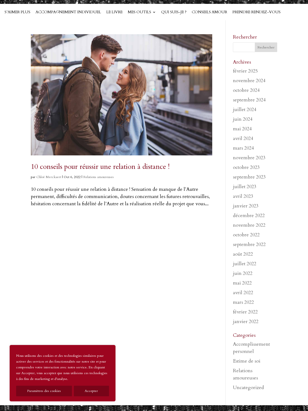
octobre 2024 (246, 90)
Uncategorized (248, 387)
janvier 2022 (245, 321)
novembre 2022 (249, 225)
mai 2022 (242, 283)
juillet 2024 (244, 109)
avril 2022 (243, 292)
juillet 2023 (244, 186)
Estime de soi (246, 361)
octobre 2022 (246, 235)
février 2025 (245, 71)
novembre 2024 (249, 80)
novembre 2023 (249, 157)
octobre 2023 (246, 167)
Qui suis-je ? (173, 12)
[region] (63, 373)
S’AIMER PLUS (17, 12)
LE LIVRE (114, 12)
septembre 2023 (249, 177)
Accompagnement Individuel (68, 12)
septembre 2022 (249, 244)
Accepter (91, 391)
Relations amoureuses (98, 177)
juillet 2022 (244, 263)
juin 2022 (242, 273)
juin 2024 (242, 119)
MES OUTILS (139, 12)
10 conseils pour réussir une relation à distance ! (100, 167)
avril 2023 (243, 196)
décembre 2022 (249, 215)
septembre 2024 (249, 100)
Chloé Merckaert (48, 177)
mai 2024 (242, 129)
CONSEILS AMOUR (209, 12)
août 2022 (243, 254)
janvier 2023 (245, 206)
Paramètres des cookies (44, 391)
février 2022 (245, 312)
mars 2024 (243, 148)
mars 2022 (243, 302)
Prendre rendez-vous (256, 12)
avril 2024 (243, 138)
